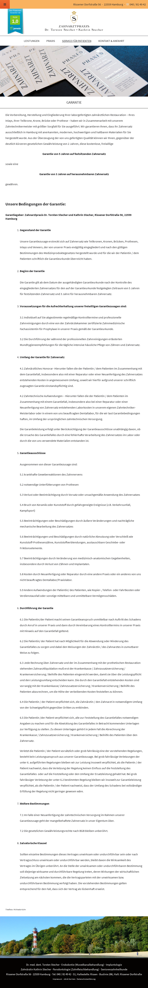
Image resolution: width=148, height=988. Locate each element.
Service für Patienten (76, 41)
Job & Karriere (69, 979)
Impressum (57, 979)
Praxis (50, 41)
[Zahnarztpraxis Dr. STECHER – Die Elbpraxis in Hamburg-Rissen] (74, 21)
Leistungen (31, 41)
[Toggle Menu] (5, 4)
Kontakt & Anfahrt (111, 41)
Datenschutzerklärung (86, 979)
